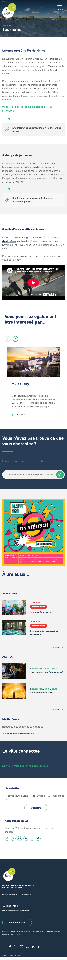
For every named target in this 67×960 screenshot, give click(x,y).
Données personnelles (11, 934)
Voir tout (60, 647)
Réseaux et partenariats (20, 931)
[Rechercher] (60, 474)
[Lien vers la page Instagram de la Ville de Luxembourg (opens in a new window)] (19, 838)
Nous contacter (17, 922)
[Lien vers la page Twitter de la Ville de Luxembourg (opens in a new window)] (13, 838)
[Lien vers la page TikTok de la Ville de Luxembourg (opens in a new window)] (38, 838)
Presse (5, 931)
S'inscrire (36, 807)
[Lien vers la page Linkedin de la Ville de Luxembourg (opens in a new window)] (32, 838)
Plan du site (38, 931)
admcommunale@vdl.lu (18, 910)
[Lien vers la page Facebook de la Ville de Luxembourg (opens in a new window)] (7, 838)
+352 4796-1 (12, 906)
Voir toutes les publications (19, 733)
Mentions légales (53, 931)
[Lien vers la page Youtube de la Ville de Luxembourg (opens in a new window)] (25, 838)
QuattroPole (9, 241)
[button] (7, 339)
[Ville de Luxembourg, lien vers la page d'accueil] (9, 17)
